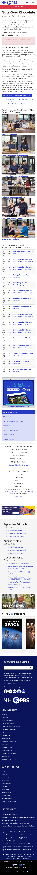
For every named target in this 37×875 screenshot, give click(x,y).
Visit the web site (17, 95)
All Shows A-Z (7, 417)
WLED (26, 854)
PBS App (30, 492)
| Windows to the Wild (16, 844)
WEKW (31, 854)
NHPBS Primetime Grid (15, 530)
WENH (20, 854)
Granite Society (6, 784)
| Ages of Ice (9, 814)
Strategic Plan (6, 756)
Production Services (7, 747)
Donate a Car (5, 781)
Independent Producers (9, 741)
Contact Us (6, 426)
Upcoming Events (7, 798)
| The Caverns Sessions (15, 823)
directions (28, 680)
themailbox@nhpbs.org (13, 687)
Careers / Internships (8, 723)
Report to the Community (9, 753)
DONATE (18, 7)
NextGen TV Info (8, 439)
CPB (23, 864)
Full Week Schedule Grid (11, 430)
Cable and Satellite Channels (18, 465)
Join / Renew (17, 872)
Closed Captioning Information (13, 421)
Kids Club (4, 787)
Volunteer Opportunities (9, 801)
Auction (4, 772)
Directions (9, 872)
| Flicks (9, 841)
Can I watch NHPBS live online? (18, 564)
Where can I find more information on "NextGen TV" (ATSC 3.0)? (20, 568)
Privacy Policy (27, 872)
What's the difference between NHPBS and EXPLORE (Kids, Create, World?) (20, 578)
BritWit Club (5, 775)
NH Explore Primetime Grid (17, 533)
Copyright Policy (6, 735)
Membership (5, 790)
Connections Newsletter (16, 536)
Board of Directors (7, 720)
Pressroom (5, 744)
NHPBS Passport (6, 792)
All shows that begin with (15, 104)
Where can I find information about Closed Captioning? (19, 583)
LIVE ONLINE (15, 492)
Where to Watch (8, 435)
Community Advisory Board (10, 729)
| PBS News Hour (16, 832)
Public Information (7, 750)
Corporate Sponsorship (9, 778)
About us (17, 868)
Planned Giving (6, 795)
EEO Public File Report (13, 856)
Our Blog (4, 715)
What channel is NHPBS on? (9, 759)
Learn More (18, 497)
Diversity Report (6, 738)
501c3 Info (5, 718)
